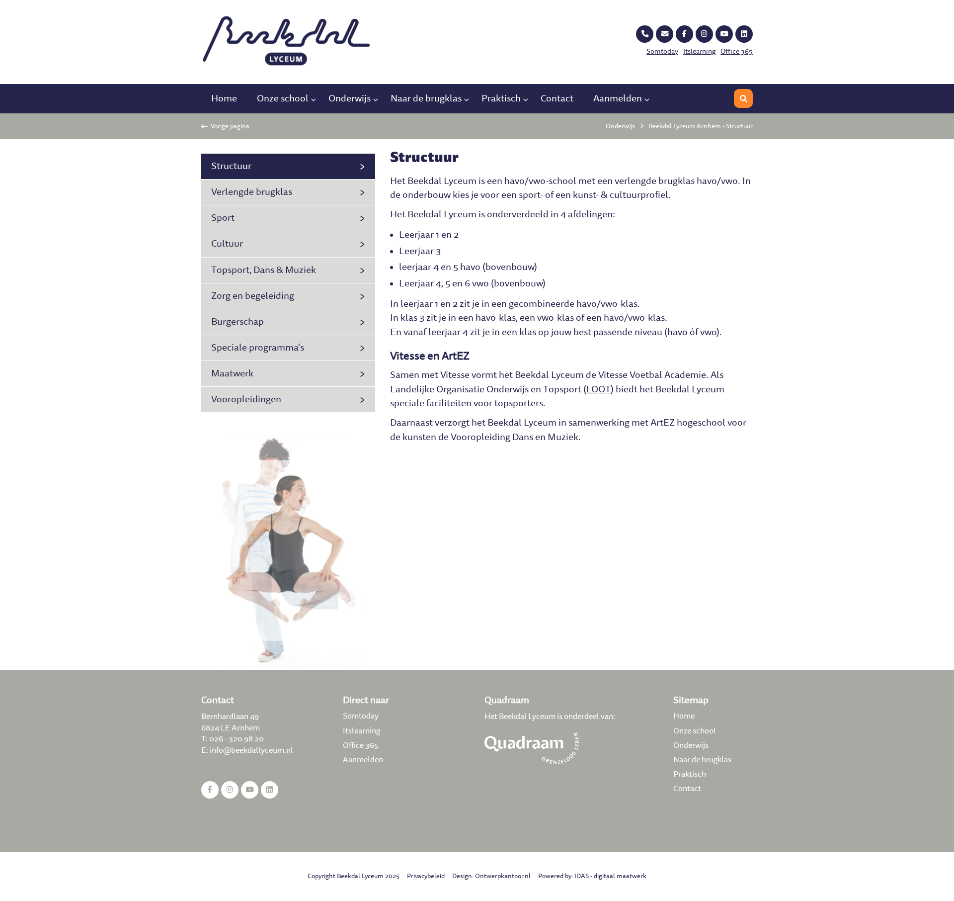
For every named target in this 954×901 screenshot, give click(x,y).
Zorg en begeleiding (252, 295)
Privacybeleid (426, 876)
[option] (288, 550)
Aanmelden (617, 98)
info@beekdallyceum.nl (251, 750)
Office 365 (736, 51)
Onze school (283, 98)
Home (224, 98)
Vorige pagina (228, 126)
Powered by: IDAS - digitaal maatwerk (592, 876)
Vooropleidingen (246, 399)
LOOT (598, 389)
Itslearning (699, 51)
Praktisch (501, 98)
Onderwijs (349, 98)
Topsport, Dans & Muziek (263, 270)
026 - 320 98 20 (236, 738)
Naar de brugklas (426, 98)
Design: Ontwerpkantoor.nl (491, 876)
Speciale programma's (257, 347)
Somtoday (662, 51)
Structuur (231, 166)
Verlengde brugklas (251, 191)
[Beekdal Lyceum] (288, 41)
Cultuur (227, 243)
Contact (557, 98)
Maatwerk (232, 373)
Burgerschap (237, 321)
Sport (223, 217)
